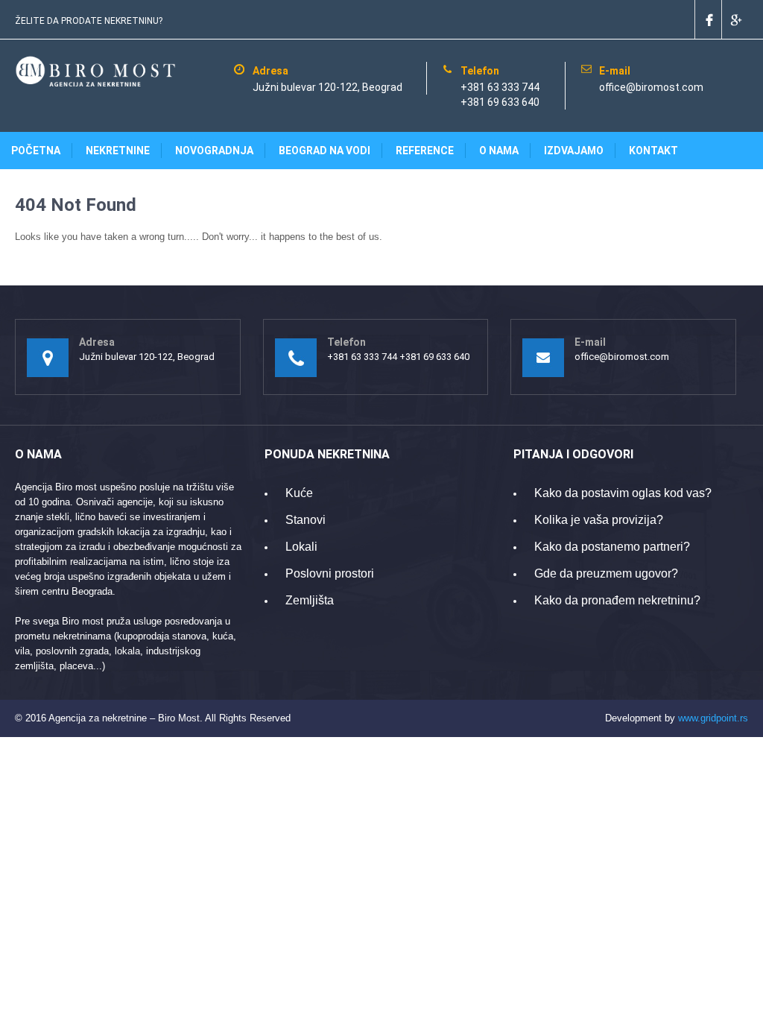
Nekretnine (118, 151)
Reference (425, 151)
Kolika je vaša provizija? (598, 519)
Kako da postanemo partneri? (612, 546)
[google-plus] (734, 19)
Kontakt (653, 151)
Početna (35, 151)
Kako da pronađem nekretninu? (617, 600)
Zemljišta (309, 600)
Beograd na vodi (324, 151)
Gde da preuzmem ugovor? (606, 573)
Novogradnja (214, 151)
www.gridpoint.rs (713, 718)
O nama (499, 151)
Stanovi (305, 519)
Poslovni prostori (329, 573)
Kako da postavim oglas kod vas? (623, 493)
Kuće (299, 493)
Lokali (301, 546)
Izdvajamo (574, 151)
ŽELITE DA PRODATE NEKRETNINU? (88, 20)
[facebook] (707, 19)
